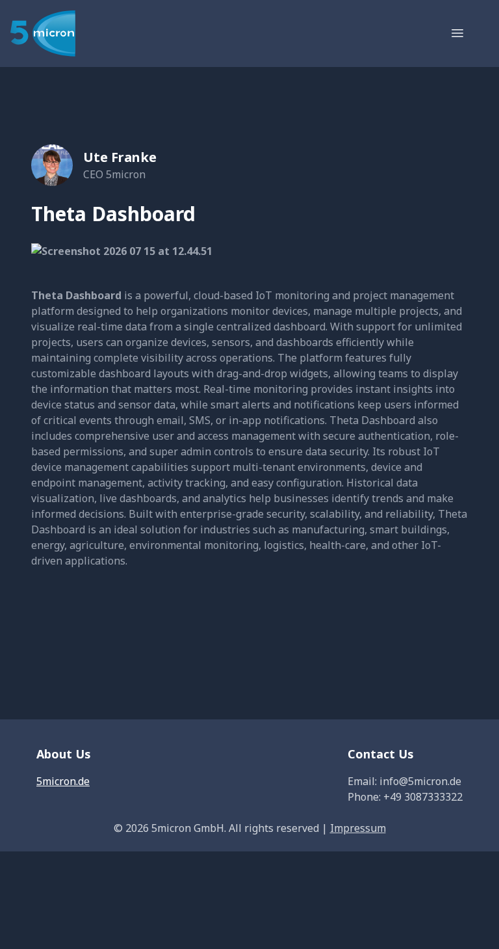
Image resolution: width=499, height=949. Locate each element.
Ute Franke (120, 157)
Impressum (358, 828)
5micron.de (63, 781)
